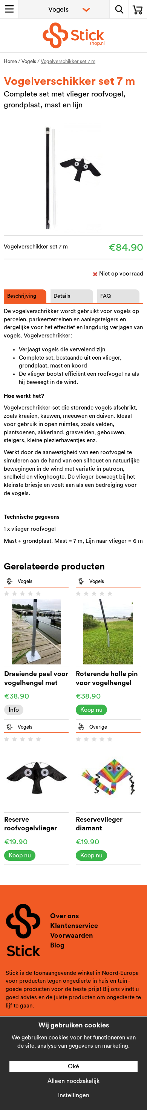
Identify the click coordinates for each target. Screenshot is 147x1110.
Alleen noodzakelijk (73, 1081)
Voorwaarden (71, 935)
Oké (73, 1066)
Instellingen (73, 1095)
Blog (57, 945)
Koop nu (91, 710)
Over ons (64, 916)
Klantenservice (74, 925)
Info (14, 710)
